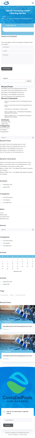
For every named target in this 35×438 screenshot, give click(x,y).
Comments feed (4, 216)
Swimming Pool (20, 295)
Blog (3, 18)
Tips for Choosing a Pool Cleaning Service (13, 96)
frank (17, 25)
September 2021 (5, 122)
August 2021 (4, 124)
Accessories (4, 295)
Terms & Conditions (13, 434)
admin (6, 101)
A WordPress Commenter (11, 109)
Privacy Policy (23, 434)
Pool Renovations (5, 128)
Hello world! (24, 109)
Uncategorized (4, 131)
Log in (1, 213)
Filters (12, 295)
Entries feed (3, 215)
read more (6, 329)
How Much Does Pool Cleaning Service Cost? (14, 88)
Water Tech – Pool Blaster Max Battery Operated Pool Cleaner (17, 112)
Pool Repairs (3, 129)
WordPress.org (4, 218)
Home (4, 16)
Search (5, 78)
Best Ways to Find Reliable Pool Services (12, 92)
